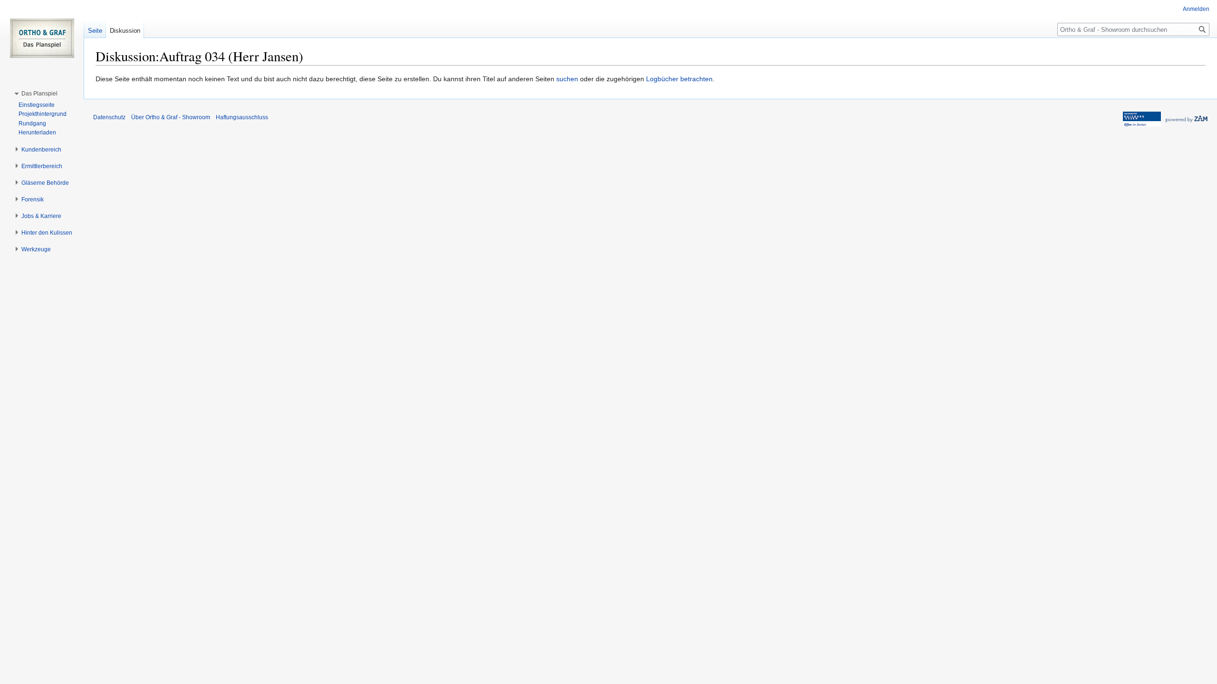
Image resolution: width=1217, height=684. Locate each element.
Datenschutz (109, 117)
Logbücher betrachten (679, 79)
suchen (567, 79)
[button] (39, 93)
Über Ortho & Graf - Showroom (170, 117)
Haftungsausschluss (242, 117)
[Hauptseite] (42, 38)
